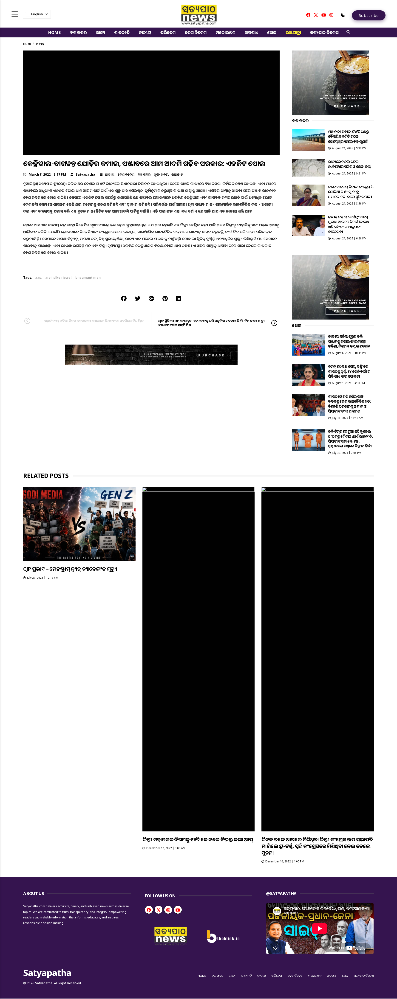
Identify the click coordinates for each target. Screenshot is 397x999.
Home (54, 32)
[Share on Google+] (151, 298)
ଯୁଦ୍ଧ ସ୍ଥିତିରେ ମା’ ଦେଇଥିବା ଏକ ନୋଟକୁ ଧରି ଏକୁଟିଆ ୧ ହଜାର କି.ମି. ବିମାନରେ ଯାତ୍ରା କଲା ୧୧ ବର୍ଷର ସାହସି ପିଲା (211, 323)
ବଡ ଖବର (78, 32)
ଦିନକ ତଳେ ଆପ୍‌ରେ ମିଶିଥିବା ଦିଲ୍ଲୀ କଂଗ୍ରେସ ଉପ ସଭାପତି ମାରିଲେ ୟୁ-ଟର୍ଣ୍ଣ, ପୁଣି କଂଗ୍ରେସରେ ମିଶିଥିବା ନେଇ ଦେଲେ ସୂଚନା (317, 846)
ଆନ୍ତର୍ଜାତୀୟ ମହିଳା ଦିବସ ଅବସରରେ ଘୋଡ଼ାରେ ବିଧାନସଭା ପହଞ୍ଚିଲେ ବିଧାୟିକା (94, 321)
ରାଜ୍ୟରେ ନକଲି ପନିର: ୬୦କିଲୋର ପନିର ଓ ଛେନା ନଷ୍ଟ (349, 164)
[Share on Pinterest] (165, 298)
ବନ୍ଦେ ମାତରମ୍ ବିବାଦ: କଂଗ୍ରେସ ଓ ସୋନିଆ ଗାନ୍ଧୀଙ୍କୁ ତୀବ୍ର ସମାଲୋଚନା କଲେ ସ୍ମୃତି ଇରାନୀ (350, 191)
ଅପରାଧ (251, 32)
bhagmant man (88, 277)
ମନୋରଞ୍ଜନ (225, 32)
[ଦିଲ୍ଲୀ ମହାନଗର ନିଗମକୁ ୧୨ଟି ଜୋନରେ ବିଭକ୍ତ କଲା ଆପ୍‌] (198, 659)
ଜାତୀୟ (145, 32)
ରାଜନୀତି (121, 32)
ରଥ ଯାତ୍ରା (293, 32)
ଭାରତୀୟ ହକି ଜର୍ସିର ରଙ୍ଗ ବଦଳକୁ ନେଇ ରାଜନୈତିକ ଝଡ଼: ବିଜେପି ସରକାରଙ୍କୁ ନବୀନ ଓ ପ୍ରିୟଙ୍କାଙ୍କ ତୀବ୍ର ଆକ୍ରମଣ (349, 404)
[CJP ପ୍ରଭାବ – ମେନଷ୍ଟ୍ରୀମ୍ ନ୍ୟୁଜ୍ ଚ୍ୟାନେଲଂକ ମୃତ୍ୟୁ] (79, 524)
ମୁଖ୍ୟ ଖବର (161, 174)
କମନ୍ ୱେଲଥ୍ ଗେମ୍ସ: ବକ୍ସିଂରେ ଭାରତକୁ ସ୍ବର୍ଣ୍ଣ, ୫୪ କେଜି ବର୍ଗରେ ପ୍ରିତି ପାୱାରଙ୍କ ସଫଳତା (349, 371)
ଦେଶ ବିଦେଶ (196, 32)
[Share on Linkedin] (178, 298)
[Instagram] (331, 15)
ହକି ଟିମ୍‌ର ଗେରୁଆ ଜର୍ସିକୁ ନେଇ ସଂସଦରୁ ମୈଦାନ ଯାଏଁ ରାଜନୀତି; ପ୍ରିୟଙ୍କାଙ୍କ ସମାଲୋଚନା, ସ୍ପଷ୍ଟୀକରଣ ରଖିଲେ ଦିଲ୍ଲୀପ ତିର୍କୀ (350, 439)
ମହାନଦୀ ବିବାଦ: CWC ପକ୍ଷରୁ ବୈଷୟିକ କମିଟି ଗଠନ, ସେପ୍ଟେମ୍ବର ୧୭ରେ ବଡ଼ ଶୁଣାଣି (348, 136)
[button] (343, 14)
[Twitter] (316, 15)
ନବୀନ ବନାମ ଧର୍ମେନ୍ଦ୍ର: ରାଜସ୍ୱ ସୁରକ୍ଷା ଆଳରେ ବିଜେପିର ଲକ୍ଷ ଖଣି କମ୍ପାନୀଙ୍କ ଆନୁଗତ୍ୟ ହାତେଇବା (348, 224)
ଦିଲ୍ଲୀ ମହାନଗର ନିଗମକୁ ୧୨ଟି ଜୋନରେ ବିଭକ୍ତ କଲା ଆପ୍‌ (197, 839)
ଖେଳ (271, 32)
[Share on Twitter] (138, 298)
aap (38, 277)
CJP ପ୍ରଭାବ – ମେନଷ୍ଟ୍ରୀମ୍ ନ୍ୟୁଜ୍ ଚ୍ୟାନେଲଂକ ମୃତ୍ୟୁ (70, 568)
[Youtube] (323, 15)
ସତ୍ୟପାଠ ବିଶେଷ (324, 32)
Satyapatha (85, 174)
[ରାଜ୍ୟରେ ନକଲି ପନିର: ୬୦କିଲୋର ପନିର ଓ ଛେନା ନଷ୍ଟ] (308, 168)
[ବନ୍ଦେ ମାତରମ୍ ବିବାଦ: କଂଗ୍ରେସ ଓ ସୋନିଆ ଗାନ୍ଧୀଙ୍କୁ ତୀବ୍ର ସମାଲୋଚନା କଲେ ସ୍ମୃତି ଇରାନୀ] (308, 195)
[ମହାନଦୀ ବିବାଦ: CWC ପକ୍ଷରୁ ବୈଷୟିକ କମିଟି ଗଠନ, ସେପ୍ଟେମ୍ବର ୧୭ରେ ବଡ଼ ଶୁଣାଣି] (308, 140)
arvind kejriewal (58, 277)
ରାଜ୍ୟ (100, 32)
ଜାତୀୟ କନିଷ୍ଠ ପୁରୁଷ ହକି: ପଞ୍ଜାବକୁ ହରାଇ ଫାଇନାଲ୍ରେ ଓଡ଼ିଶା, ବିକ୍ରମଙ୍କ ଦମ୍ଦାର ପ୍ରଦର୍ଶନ (349, 341)
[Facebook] (308, 15)
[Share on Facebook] (124, 298)
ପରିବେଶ (168, 32)
